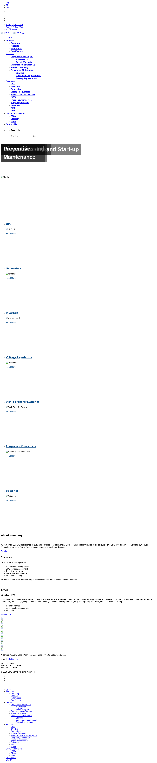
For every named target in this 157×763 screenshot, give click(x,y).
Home (9, 37)
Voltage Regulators (20, 91)
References (16, 48)
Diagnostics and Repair (22, 56)
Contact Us (11, 124)
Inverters (15, 86)
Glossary (15, 118)
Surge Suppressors (20, 102)
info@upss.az (12, 29)
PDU (13, 108)
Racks (13, 110)
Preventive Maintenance (23, 70)
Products (10, 81)
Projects (15, 45)
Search (9, 760)
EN (7, 7)
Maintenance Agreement (28, 75)
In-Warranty (22, 59)
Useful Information (15, 113)
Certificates (17, 51)
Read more (6, 551)
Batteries (15, 105)
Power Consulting (19, 67)
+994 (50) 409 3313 (14, 27)
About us (10, 40)
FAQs (13, 116)
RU (7, 3)
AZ (7, 5)
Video (13, 121)
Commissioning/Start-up (23, 64)
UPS (13, 83)
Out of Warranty (24, 62)
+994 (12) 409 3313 (14, 25)
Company (15, 43)
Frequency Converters (21, 100)
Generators (16, 89)
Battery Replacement (26, 78)
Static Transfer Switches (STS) (24, 735)
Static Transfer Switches (22, 401)
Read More (11, 233)
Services (10, 54)
